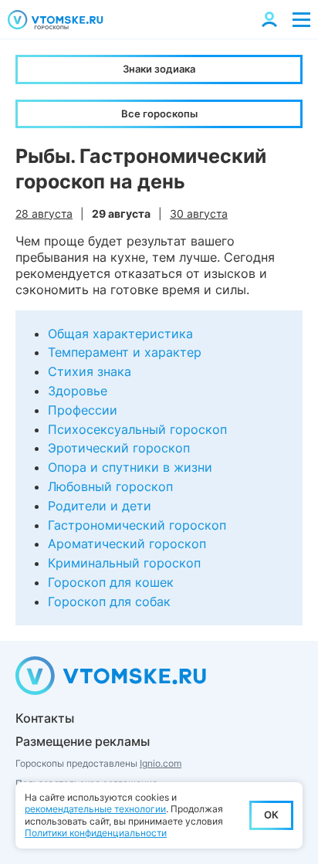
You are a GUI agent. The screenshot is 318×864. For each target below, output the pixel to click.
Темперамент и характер (124, 352)
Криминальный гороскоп (124, 563)
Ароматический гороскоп (127, 543)
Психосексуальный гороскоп (137, 429)
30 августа (199, 213)
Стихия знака (89, 371)
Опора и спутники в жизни (130, 467)
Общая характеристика (120, 333)
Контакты (44, 718)
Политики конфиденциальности (96, 833)
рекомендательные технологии (95, 809)
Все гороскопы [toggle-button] (159, 113)
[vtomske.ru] (55, 19)
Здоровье (77, 390)
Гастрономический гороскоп (137, 525)
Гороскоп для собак (109, 601)
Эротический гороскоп (119, 448)
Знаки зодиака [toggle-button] (159, 69)
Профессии (82, 410)
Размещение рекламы (82, 741)
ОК (271, 814)
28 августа (44, 213)
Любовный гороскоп (110, 486)
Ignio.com (160, 763)
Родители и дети (99, 505)
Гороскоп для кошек (111, 582)
